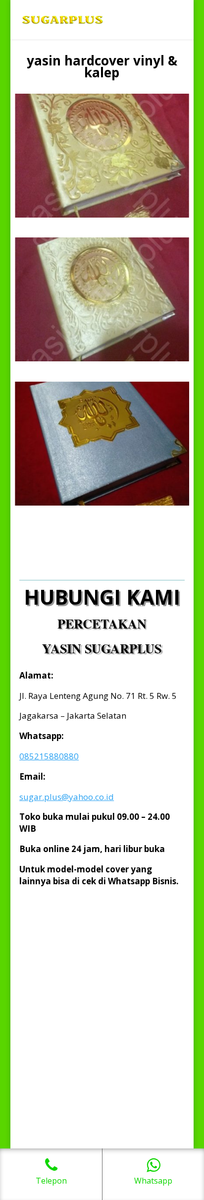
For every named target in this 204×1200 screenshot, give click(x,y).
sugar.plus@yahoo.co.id (66, 796)
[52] (102, 503)
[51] (102, 358)
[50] (102, 215)
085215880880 (49, 756)
